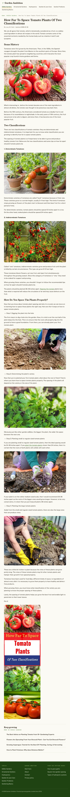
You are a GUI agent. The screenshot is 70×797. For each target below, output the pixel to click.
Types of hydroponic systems (57, 775)
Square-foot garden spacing (56, 772)
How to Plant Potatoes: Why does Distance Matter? (25, 750)
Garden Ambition (14, 3)
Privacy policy (29, 778)
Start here (28, 769)
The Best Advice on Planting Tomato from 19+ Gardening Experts (30, 734)
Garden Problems (59, 7)
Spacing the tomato (47, 289)
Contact (27, 775)
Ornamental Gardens (20, 7)
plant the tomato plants (33, 445)
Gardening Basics (7, 9)
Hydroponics (33, 7)
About (27, 772)
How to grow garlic (53, 769)
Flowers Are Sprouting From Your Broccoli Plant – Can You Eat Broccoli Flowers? (36, 740)
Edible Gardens (7, 7)
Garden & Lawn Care (45, 7)
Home (3, 15)
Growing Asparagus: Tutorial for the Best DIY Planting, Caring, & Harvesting (34, 745)
